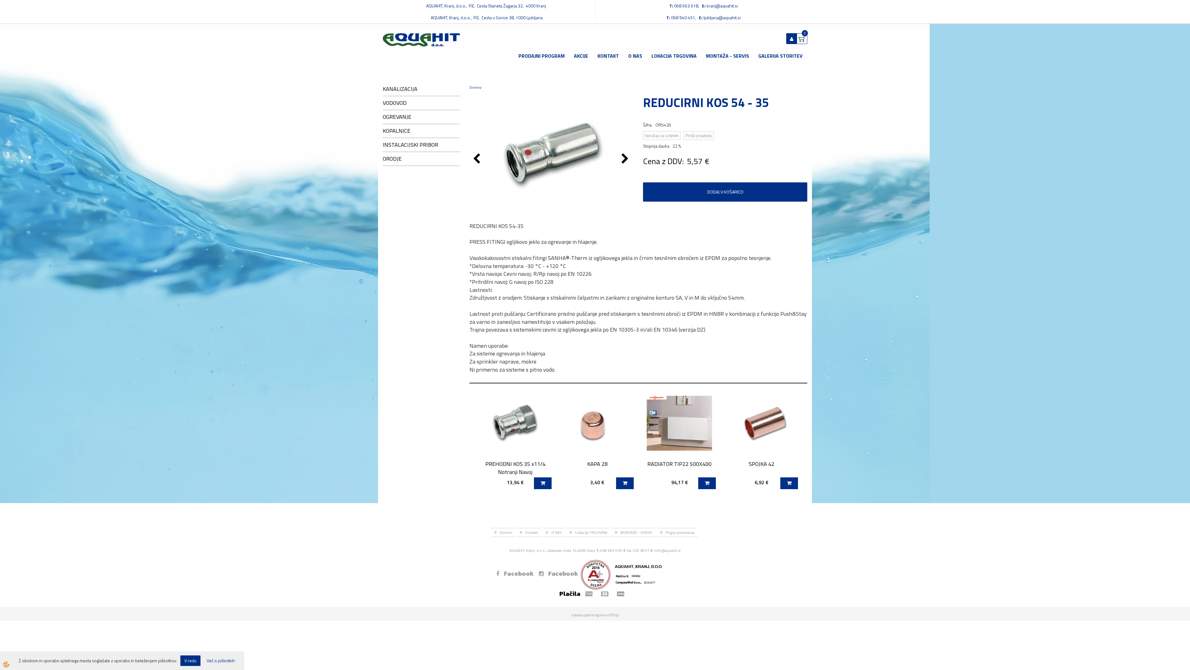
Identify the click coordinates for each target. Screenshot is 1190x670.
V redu (190, 660)
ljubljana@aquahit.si (722, 17)
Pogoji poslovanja (680, 532)
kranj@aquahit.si (722, 5)
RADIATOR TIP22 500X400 (679, 464)
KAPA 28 (597, 464)
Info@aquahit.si (667, 550)
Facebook (519, 573)
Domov (475, 87)
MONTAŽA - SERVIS (727, 56)
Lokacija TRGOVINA (674, 56)
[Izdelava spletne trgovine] (613, 615)
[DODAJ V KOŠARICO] (543, 483)
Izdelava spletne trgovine (588, 615)
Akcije (581, 56)
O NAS (635, 56)
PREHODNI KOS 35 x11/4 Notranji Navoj (515, 468)
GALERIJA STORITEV (780, 56)
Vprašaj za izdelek (662, 135)
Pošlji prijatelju (698, 135)
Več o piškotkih (221, 661)
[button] (626, 159)
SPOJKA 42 (761, 464)
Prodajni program (541, 56)
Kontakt (608, 56)
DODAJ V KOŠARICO (725, 192)
